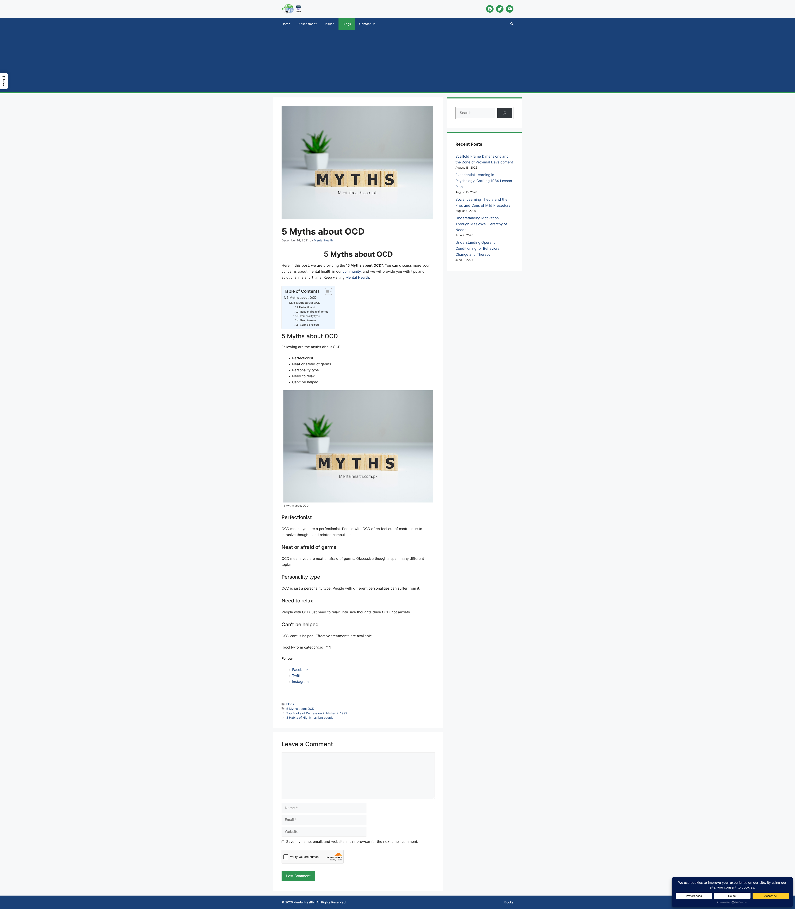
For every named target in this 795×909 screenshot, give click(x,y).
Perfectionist (307, 307)
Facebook (300, 670)
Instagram (300, 682)
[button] (512, 24)
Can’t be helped (309, 324)
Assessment (308, 24)
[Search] (504, 113)
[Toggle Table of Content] (326, 291)
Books (508, 902)
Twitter (298, 676)
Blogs (347, 24)
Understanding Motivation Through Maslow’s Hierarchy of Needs (481, 224)
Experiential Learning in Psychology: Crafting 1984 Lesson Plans (483, 181)
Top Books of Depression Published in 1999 (316, 713)
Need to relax (308, 320)
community (352, 271)
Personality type (310, 316)
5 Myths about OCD (302, 298)
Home (286, 24)
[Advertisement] (397, 61)
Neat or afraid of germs (314, 311)
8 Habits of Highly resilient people (309, 717)
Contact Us (367, 24)
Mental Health (357, 277)
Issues (329, 24)
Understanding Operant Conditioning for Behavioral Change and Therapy (477, 248)
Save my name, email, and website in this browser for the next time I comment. (352, 841)
